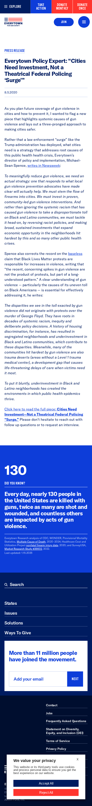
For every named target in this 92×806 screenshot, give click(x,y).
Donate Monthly (62, 7)
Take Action (41, 7)
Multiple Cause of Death (31, 541)
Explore (15, 7)
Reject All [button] (46, 792)
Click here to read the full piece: (43, 414)
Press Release (14, 51)
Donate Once (82, 7)
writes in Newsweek (43, 165)
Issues (10, 613)
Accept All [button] (46, 783)
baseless (75, 253)
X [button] (78, 759)
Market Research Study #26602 (23, 548)
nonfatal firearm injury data (42, 545)
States (10, 603)
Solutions (13, 623)
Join (64, 22)
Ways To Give (17, 632)
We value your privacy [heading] (34, 760)
